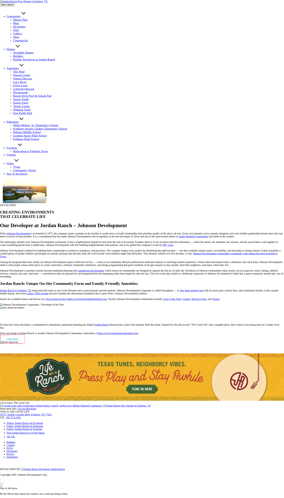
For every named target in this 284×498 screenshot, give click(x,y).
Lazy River (19, 82)
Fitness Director (22, 78)
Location (12, 147)
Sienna (215, 299)
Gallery (17, 33)
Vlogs (16, 166)
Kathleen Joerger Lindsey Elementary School (40, 128)
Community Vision (24, 170)
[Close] (1, 485)
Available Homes (23, 52)
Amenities (13, 68)
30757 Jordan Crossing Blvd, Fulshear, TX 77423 (26, 414)
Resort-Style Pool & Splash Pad (32, 95)
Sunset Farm (20, 102)
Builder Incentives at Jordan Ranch (34, 59)
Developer (19, 26)
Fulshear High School (26, 139)
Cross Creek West (172, 299)
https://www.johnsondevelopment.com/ (118, 333)
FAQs (10, 448)
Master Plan (20, 19)
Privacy (10, 454)
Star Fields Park (22, 113)
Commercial (20, 40)
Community (14, 16)
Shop (16, 37)
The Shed (18, 71)
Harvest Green (199, 299)
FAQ (16, 30)
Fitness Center (21, 75)
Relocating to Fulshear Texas (30, 151)
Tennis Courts (21, 106)
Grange (186, 299)
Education (13, 121)
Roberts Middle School (27, 132)
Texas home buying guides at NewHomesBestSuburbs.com (76, 299)
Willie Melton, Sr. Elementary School (35, 125)
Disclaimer (12, 457)
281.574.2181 (13, 417)
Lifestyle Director (23, 89)
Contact (11, 154)
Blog (16, 23)
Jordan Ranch (102, 324)
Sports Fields (21, 99)
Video (10, 163)
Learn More (13, 339)
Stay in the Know (17, 173)
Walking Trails (22, 109)
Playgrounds (20, 92)
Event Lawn (20, 85)
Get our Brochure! (26, 408)
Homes (11, 49)
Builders (18, 56)
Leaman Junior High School (30, 135)
